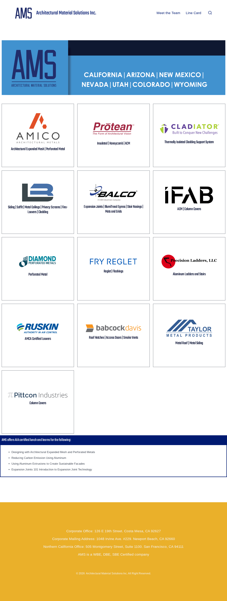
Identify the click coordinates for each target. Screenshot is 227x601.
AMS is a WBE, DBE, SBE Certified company (113, 554)
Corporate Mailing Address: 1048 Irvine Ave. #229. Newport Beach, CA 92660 (113, 539)
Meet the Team (168, 13)
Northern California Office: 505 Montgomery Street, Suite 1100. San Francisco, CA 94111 (113, 546)
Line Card (193, 13)
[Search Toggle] (210, 13)
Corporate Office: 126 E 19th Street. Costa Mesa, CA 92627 (113, 531)
